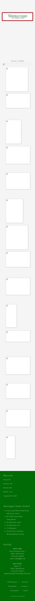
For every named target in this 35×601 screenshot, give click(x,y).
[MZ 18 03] (18, 366)
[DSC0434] (18, 155)
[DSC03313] (14, 132)
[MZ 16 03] (18, 260)
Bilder (25, 590)
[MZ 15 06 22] (15, 211)
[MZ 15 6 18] (17, 238)
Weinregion (14, 590)
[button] (31, 9)
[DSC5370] (18, 181)
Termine (24, 586)
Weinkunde (12, 586)
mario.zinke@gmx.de (17, 559)
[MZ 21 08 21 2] (11, 448)
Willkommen (12, 582)
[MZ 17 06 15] (11, 316)
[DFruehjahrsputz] (17, 80)
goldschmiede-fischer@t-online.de (18, 573)
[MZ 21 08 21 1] (18, 419)
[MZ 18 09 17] (18, 391)
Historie (25, 582)
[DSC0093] (18, 101)
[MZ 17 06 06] (18, 287)
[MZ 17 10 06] (18, 337)
